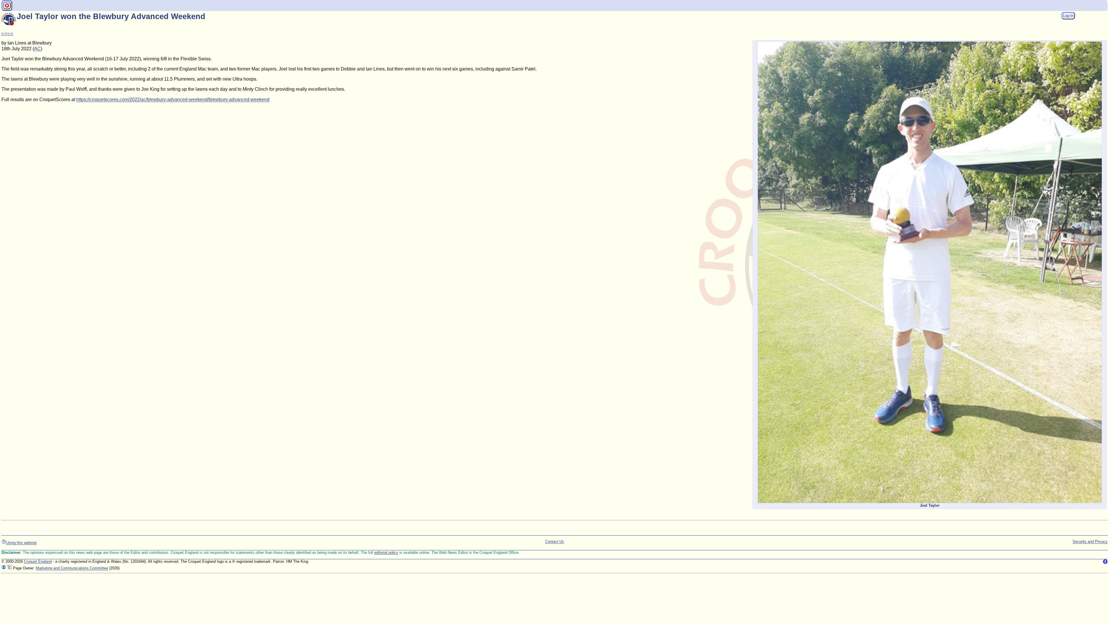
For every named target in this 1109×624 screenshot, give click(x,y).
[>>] (10, 33)
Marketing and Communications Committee (72, 568)
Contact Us (554, 541)
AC (37, 48)
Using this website (21, 543)
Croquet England (38, 561)
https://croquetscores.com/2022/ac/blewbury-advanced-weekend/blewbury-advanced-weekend (172, 99)
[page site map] (9, 568)
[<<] (4, 33)
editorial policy (386, 552)
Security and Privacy (1090, 541)
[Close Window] (7, 5)
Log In (1068, 16)
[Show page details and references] (3, 568)
